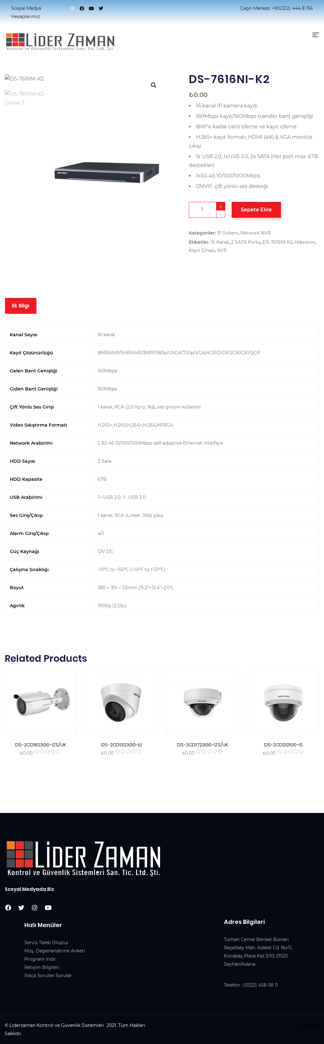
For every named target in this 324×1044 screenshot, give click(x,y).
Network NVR (255, 233)
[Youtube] (91, 8)
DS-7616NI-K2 (278, 242)
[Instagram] (72, 8)
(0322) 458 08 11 (260, 985)
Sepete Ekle (256, 210)
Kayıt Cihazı (202, 250)
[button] (153, 85)
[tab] (21, 306)
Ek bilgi (20, 305)
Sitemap (308, 1025)
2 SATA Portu (245, 242)
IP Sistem (227, 233)
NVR (222, 250)
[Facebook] (82, 8)
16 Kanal (220, 242)
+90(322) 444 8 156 (292, 8)
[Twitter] (101, 8)
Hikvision (305, 242)
